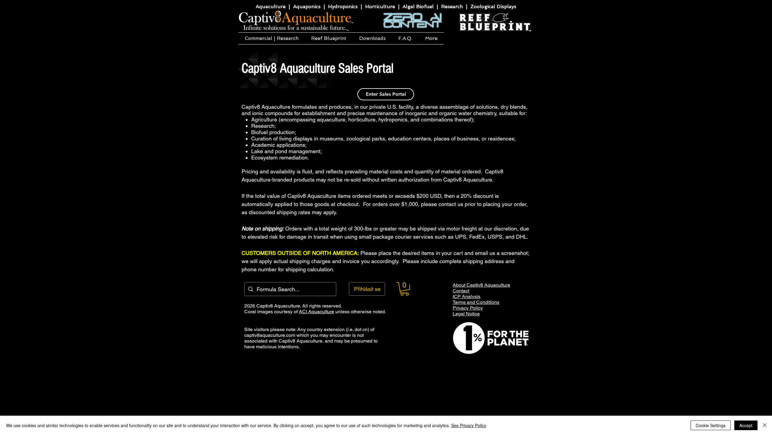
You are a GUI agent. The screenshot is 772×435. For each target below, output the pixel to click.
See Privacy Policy (468, 425)
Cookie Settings (711, 425)
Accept (745, 425)
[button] (271, 38)
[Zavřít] (764, 425)
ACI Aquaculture (316, 311)
